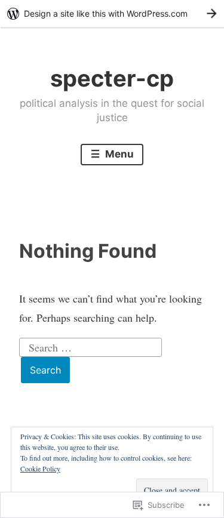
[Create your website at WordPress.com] (112, 13)
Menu (118, 154)
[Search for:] (90, 345)
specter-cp (112, 78)
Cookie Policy (40, 468)
